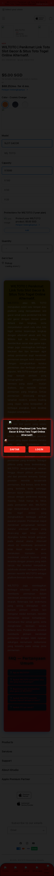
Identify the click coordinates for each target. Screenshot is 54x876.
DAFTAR (14, 449)
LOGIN (39, 449)
